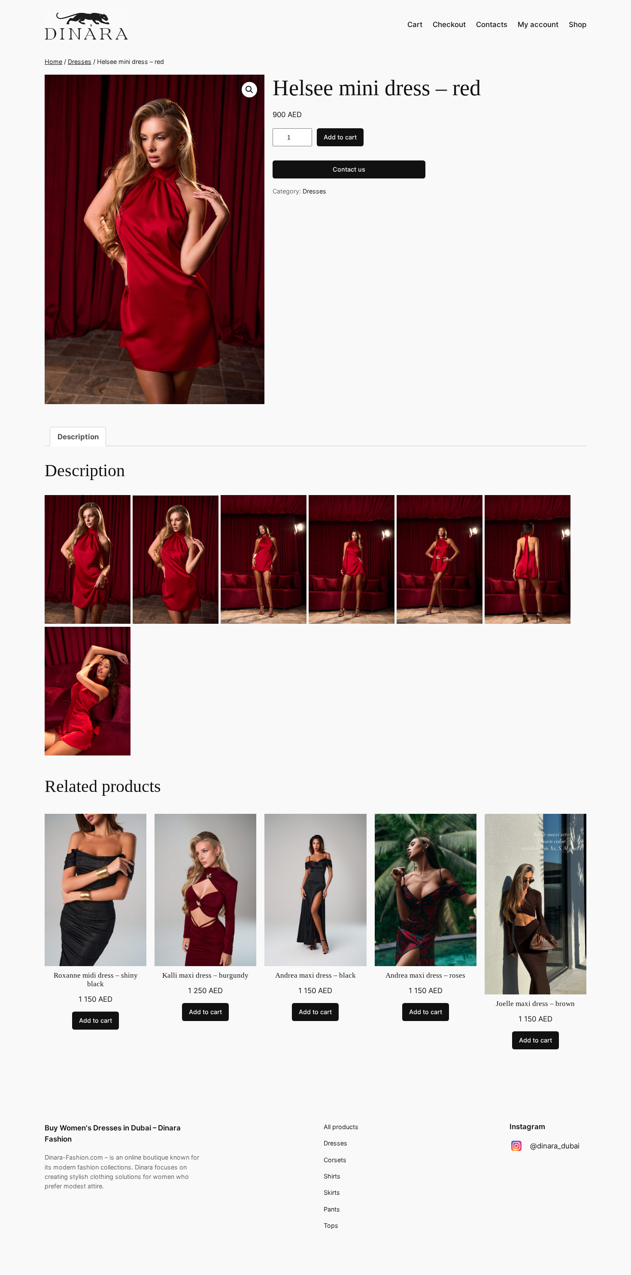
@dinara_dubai (554, 1146)
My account (538, 24)
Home (53, 61)
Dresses (79, 61)
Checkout (449, 24)
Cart (414, 24)
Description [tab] (78, 436)
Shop (577, 24)
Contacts (491, 24)
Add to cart (340, 137)
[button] (249, 89)
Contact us (349, 169)
